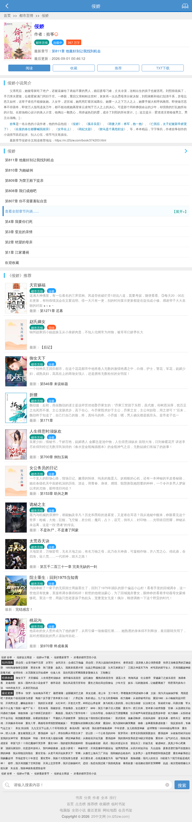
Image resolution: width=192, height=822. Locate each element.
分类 (87, 797)
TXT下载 (163, 67)
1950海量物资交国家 (17, 667)
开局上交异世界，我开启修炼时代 (61, 763)
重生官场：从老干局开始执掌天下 (54, 753)
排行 (113, 797)
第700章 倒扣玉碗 (54, 456)
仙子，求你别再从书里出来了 (66, 733)
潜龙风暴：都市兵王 (169, 718)
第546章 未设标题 (54, 383)
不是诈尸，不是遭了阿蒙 (59, 529)
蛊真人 (59, 667)
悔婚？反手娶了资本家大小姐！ (53, 698)
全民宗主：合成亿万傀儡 (69, 662)
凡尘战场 (155, 748)
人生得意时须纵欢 (46, 431)
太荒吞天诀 (40, 541)
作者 (96, 797)
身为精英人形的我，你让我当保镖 (121, 703)
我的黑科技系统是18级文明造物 (135, 738)
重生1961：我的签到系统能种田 (65, 743)
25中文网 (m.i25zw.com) (110, 816)
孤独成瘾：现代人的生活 (144, 758)
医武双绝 (121, 718)
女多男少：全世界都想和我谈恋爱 (151, 753)
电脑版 (65, 809)
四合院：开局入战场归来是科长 (103, 662)
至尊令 (19, 693)
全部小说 (79, 809)
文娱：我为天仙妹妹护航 (164, 693)
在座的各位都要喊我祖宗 (32, 129)
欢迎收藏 (12, 262)
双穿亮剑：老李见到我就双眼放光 (137, 733)
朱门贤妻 (48, 667)
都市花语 (55, 683)
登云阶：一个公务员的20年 (101, 733)
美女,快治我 (22, 728)
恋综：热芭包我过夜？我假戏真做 (101, 763)
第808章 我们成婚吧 (20, 190)
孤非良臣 (94, 123)
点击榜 (80, 803)
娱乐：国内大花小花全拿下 (33, 683)
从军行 (49, 662)
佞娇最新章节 (61, 657)
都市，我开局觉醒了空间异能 (24, 763)
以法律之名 (149, 703)
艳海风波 (133, 678)
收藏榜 (104, 803)
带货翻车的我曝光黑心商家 (85, 723)
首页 (7, 15)
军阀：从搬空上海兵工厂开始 (92, 753)
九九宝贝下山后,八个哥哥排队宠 (49, 728)
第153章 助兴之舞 (54, 493)
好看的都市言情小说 (85, 657)
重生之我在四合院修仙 (100, 683)
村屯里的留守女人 (160, 667)
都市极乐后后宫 (72, 678)
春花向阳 (75, 728)
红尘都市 (146, 678)
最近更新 (94, 809)
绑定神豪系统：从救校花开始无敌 (84, 738)
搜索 (182, 785)
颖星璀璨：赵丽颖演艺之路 (68, 693)
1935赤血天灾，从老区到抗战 (22, 688)
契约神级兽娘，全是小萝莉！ (59, 748)
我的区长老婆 (45, 703)
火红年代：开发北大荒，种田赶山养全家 (78, 703)
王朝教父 (105, 672)
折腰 (34, 394)
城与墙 (86, 728)
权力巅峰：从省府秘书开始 (135, 698)
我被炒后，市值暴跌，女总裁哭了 (69, 708)
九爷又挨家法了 (117, 667)
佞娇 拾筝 (6, 657)
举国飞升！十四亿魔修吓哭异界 (28, 743)
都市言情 (26, 15)
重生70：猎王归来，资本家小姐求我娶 (144, 708)
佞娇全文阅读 (24, 657)
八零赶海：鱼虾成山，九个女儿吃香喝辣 (95, 698)
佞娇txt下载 (42, 657)
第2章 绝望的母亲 (18, 241)
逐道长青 (35, 667)
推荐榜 (92, 803)
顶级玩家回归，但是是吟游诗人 (23, 748)
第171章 (46, 420)
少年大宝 (121, 683)
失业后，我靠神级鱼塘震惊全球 (28, 768)
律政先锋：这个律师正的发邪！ (35, 713)
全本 (104, 797)
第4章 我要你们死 (18, 221)
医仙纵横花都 (93, 743)
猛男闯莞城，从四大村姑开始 (132, 748)
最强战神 (43, 733)
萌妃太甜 (85, 129)
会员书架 (125, 809)
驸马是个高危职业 (112, 129)
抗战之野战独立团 (96, 667)
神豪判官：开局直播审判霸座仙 (95, 748)
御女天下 (38, 358)
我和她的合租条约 (120, 753)
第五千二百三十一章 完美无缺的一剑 (68, 566)
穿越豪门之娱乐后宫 (164, 678)
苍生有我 (43, 708)
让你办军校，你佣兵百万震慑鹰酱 (109, 713)
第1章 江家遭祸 (17, 252)
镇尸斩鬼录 (122, 758)
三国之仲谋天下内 (138, 667)
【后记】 (47, 347)
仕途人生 (55, 672)
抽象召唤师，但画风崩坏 (142, 718)
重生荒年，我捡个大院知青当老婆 (59, 758)
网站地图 (110, 809)
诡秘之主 (38, 504)
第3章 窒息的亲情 (18, 231)
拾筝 (50, 34)
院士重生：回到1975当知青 (54, 577)
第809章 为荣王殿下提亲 (24, 180)
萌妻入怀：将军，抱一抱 (125, 123)
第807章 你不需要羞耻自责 (26, 200)
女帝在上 (64, 129)
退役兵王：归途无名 (141, 743)
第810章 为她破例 (19, 170)
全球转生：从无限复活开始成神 (30, 672)
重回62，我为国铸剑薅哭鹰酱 (119, 723)
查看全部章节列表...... (96, 211)
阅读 (29, 67)
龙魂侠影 (11, 683)
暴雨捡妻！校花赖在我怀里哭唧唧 (141, 763)
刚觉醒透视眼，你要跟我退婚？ (33, 718)
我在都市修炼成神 (102, 728)
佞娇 (45, 15)
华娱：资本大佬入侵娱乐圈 (48, 738)
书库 (79, 797)
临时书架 (118, 803)
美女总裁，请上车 (96, 693)
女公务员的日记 (44, 467)
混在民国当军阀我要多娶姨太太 (80, 672)
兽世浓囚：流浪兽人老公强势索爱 (142, 662)
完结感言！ (24, 609)
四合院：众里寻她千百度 (29, 662)
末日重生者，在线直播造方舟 (96, 758)
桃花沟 (36, 620)
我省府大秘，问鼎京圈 (170, 703)
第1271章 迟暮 (51, 310)
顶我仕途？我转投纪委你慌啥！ (95, 718)
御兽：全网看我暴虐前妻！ (153, 723)
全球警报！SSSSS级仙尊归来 (163, 728)
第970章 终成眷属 (54, 645)
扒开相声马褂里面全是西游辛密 (148, 713)
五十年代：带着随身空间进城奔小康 (128, 693)
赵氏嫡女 (38, 321)
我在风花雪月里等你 (74, 683)
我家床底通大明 (74, 667)
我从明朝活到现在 (23, 753)
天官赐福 (38, 285)
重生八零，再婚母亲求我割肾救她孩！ (47, 723)
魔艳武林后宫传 (104, 678)
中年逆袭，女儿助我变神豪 (129, 728)
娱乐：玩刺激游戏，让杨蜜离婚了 (147, 683)
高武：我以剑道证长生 (115, 743)
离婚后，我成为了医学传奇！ (72, 713)
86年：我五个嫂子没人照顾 (105, 708)
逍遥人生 (121, 678)
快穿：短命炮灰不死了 (38, 693)
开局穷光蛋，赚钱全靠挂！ (21, 703)
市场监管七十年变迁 (27, 758)
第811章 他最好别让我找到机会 (76, 50)
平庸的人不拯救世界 (64, 718)
